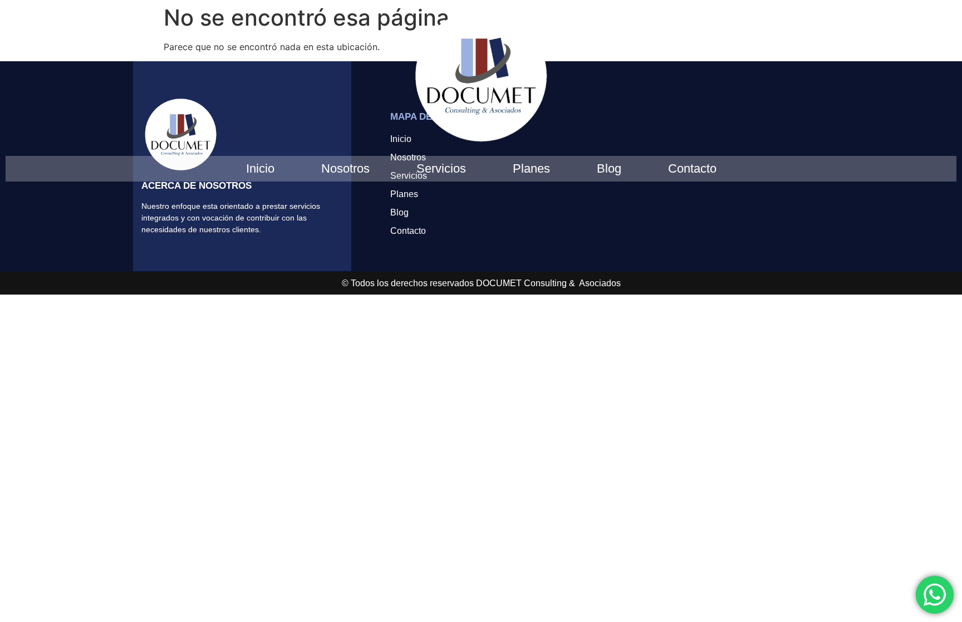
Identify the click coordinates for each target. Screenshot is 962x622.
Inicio (260, 168)
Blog (609, 168)
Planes (531, 168)
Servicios (441, 168)
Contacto (692, 168)
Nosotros (345, 168)
